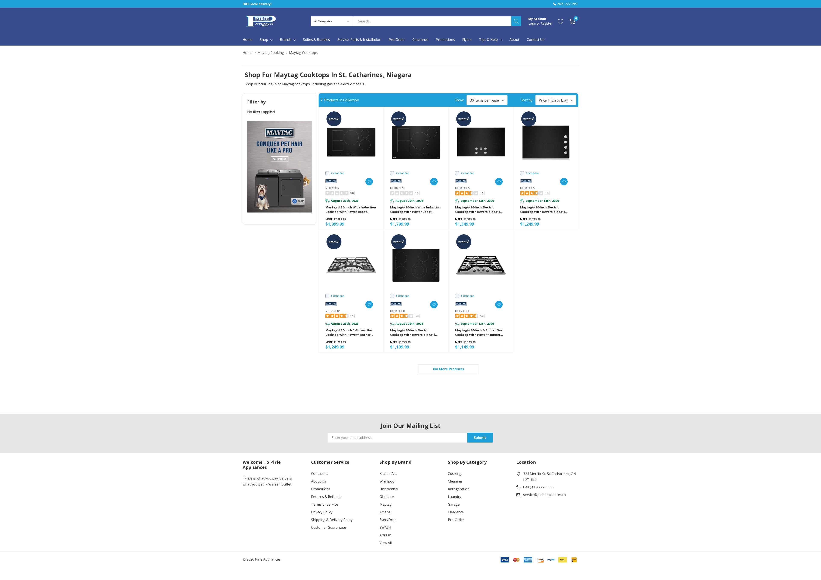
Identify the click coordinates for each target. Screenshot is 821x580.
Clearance (456, 512)
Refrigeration (459, 489)
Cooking (454, 473)
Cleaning (455, 481)
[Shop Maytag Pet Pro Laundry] (279, 167)
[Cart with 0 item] (572, 21)
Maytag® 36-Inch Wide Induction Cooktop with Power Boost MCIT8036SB (350, 209)
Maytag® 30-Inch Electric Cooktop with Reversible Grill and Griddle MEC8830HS (542, 209)
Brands (285, 39)
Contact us (319, 473)
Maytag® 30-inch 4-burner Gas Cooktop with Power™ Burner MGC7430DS (478, 332)
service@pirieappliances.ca (544, 494)
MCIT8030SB (397, 188)
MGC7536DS (332, 311)
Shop (264, 39)
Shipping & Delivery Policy (332, 519)
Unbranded (388, 489)
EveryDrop (388, 519)
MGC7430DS (462, 311)
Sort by (526, 100)
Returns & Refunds (326, 496)
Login (532, 23)
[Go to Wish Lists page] (561, 21)
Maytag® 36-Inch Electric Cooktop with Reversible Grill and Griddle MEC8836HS (477, 209)
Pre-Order (456, 519)
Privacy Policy (321, 512)
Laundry (454, 496)
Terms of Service (324, 504)
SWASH (385, 527)
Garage (454, 504)
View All (385, 542)
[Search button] (516, 21)
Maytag (385, 504)
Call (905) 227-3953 (538, 487)
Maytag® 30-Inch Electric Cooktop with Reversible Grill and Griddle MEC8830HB (412, 332)
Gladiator (386, 496)
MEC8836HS (462, 188)
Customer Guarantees (329, 527)
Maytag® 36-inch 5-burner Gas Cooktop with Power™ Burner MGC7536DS (349, 332)
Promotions (320, 489)
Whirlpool (387, 481)
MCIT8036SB (332, 188)
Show (459, 100)
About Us (318, 481)
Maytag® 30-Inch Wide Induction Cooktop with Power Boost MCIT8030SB (415, 209)
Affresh (385, 535)
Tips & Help (488, 39)
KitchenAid (387, 473)
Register (546, 23)
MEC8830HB (397, 311)
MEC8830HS (527, 188)
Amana (385, 512)
